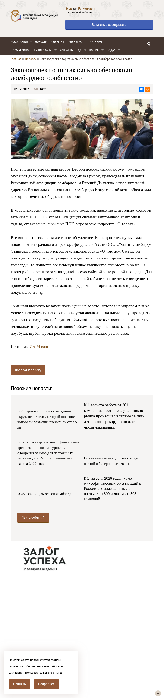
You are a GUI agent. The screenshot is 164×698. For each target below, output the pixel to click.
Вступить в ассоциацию (109, 24)
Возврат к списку (28, 370)
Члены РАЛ (75, 41)
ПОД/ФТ (112, 50)
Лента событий (33, 517)
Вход (68, 8)
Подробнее (46, 684)
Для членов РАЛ (89, 50)
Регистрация (86, 8)
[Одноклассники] (147, 89)
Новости (41, 41)
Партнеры (95, 41)
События (57, 41)
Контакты (66, 50)
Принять (19, 684)
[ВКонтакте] (141, 89)
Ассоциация (20, 41)
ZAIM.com (39, 346)
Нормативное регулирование (32, 50)
